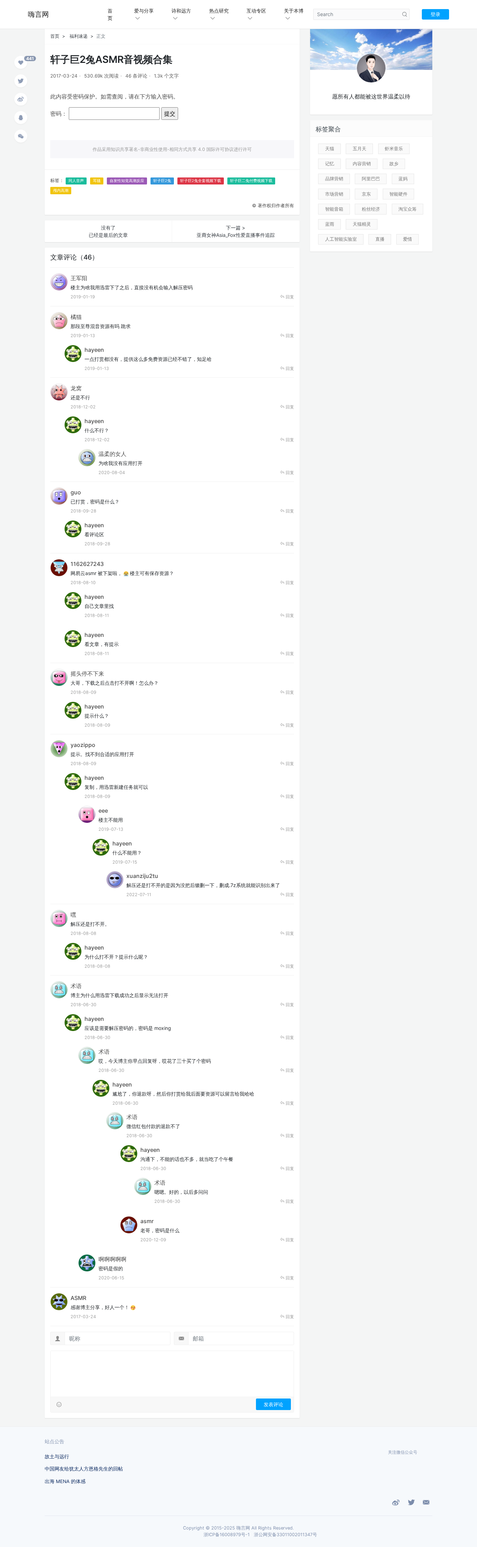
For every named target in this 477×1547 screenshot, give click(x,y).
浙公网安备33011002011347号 (285, 1534)
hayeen (94, 349)
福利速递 (78, 36)
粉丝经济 (371, 209)
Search (405, 14)
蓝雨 (329, 224)
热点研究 (219, 11)
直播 (379, 239)
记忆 (329, 163)
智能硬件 (398, 194)
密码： (59, 113)
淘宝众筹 (407, 209)
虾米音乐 (394, 148)
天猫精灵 (362, 224)
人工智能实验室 (341, 239)
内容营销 (362, 163)
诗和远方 (181, 11)
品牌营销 (334, 178)
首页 (110, 14)
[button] (21, 63)
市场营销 (334, 194)
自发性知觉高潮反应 (127, 180)
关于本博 (293, 11)
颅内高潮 (60, 190)
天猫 (329, 148)
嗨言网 (38, 14)
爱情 (407, 239)
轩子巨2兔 (162, 180)
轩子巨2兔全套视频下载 (200, 180)
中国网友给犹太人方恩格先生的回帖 (84, 1469)
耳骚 (97, 180)
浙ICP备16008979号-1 (227, 1534)
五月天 (359, 148)
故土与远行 (57, 1456)
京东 (366, 194)
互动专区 (256, 11)
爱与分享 (144, 11)
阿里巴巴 (371, 178)
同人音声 (76, 180)
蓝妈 (403, 178)
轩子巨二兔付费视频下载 (251, 180)
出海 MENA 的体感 (65, 1481)
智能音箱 (334, 209)
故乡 (393, 163)
